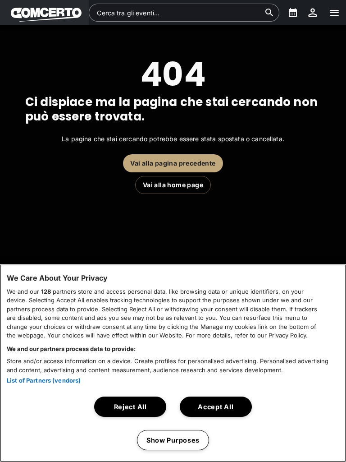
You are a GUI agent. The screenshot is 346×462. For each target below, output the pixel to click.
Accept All (215, 407)
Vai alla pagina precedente (172, 163)
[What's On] (293, 12)
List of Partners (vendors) (44, 380)
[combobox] (178, 12)
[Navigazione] (334, 12)
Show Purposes (173, 440)
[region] (173, 363)
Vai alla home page (173, 185)
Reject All (130, 407)
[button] (44, 12)
